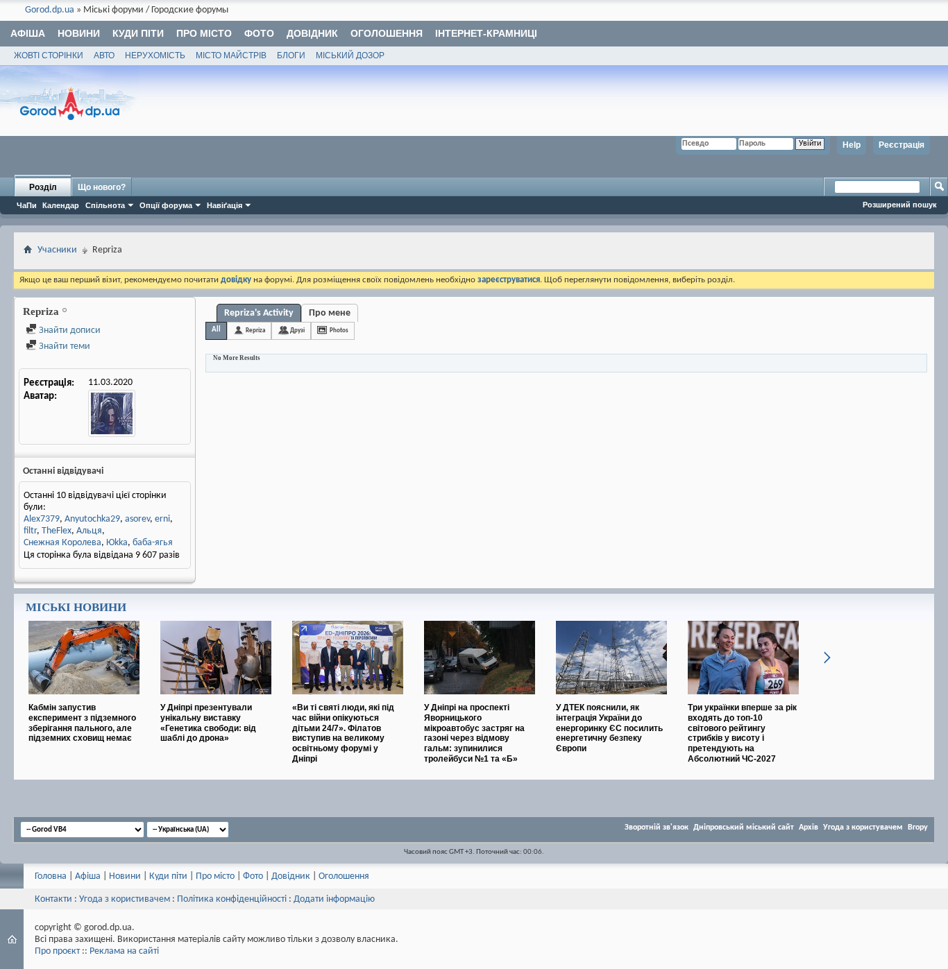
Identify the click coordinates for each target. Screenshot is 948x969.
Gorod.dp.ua (49, 10)
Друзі (297, 330)
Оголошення (386, 33)
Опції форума (165, 205)
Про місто (204, 33)
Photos (339, 330)
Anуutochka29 (92, 519)
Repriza (255, 330)
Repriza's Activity (259, 313)
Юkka (117, 543)
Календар (60, 205)
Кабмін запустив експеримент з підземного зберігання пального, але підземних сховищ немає (82, 723)
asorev (137, 519)
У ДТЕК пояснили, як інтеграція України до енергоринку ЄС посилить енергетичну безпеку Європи (609, 728)
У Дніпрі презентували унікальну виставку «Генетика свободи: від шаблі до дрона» (208, 723)
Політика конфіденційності (232, 899)
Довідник (312, 33)
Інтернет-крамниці (486, 33)
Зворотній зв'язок (656, 827)
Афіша (27, 33)
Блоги (291, 55)
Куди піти (138, 33)
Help (852, 145)
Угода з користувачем (863, 827)
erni (162, 519)
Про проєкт (57, 951)
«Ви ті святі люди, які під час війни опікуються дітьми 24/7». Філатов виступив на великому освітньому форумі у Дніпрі (343, 733)
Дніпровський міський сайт (743, 827)
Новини (79, 33)
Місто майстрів (231, 55)
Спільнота (105, 205)
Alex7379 (42, 519)
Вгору (918, 827)
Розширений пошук (900, 204)
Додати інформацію (334, 899)
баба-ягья (153, 543)
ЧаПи (27, 205)
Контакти (53, 899)
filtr (30, 531)
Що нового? (102, 187)
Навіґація (224, 205)
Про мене (329, 313)
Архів (808, 827)
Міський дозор (350, 55)
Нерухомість (155, 55)
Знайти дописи (69, 330)
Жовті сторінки (48, 55)
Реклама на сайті (124, 951)
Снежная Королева (62, 543)
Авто (104, 55)
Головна (51, 876)
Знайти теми (63, 346)
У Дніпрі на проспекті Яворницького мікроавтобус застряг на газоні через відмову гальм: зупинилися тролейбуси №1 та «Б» (474, 733)
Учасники (57, 250)
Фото (259, 33)
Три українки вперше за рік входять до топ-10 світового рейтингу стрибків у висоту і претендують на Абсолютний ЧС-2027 (742, 733)
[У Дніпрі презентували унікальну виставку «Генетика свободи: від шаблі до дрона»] (215, 700)
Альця (89, 531)
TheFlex (56, 531)
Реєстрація (901, 145)
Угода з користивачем (124, 899)
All (216, 330)
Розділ (43, 187)
